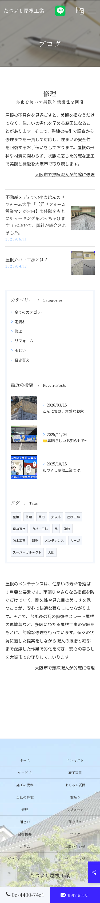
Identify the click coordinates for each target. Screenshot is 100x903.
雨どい (20, 350)
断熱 (35, 540)
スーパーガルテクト (27, 552)
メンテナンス (54, 540)
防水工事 (19, 540)
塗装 (67, 528)
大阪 (51, 552)
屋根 (16, 517)
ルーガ (75, 540)
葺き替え (22, 360)
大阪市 (56, 517)
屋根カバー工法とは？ (26, 259)
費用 (41, 517)
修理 (18, 331)
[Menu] (92, 11)
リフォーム (24, 340)
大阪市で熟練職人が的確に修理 (65, 174)
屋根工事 (73, 517)
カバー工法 (40, 528)
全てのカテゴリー (30, 312)
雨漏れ (20, 321)
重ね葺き (19, 528)
